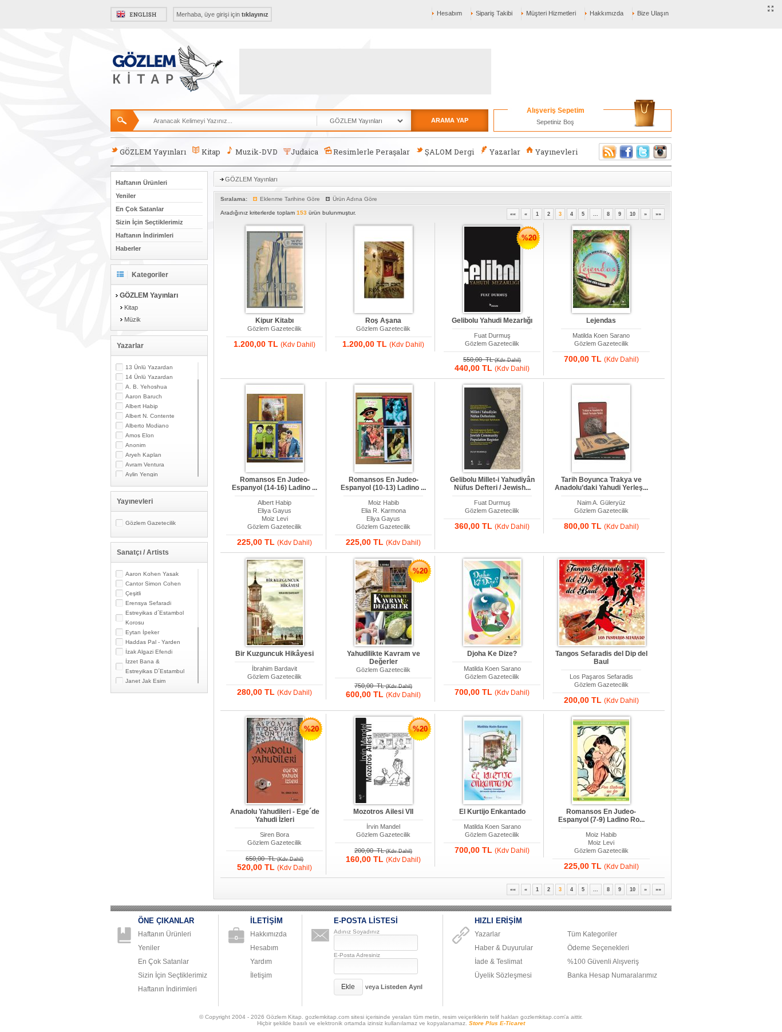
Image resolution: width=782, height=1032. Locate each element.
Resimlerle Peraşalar (371, 152)
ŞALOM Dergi (449, 152)
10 (632, 214)
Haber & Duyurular (504, 948)
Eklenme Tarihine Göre (290, 199)
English (138, 14)
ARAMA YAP (449, 120)
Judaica (304, 152)
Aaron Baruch (143, 396)
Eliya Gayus (274, 510)
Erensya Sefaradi (148, 603)
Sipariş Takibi (494, 13)
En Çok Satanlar (140, 208)
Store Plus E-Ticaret (497, 1023)
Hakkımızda (606, 13)
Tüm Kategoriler (592, 934)
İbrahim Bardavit (274, 668)
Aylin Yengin (141, 474)
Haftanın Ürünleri (141, 182)
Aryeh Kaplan (143, 455)
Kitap (211, 152)
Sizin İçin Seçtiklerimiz (149, 222)
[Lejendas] (601, 270)
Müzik (132, 319)
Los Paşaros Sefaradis (601, 676)
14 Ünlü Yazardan (149, 377)
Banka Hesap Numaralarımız (612, 975)
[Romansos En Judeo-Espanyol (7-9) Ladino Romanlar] (601, 761)
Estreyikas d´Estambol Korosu (154, 618)
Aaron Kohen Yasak (152, 574)
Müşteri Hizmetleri (551, 13)
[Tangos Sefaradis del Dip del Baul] (601, 603)
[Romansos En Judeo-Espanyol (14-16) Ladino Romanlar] (275, 429)
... (595, 214)
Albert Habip (141, 406)
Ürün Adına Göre (355, 199)
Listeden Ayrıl (401, 986)
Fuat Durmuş (492, 335)
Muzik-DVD (256, 152)
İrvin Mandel (383, 826)
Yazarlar (504, 152)
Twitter (643, 151)
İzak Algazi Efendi (148, 652)
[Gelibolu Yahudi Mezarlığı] (492, 270)
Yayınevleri (556, 152)
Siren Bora (274, 834)
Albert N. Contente (150, 416)
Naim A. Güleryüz (601, 502)
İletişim (261, 975)
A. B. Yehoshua (146, 386)
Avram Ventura (144, 464)
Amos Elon (139, 435)
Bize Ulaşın (653, 13)
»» (658, 214)
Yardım (261, 962)
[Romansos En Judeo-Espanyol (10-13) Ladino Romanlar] (383, 429)
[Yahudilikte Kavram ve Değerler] (383, 603)
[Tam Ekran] (771, 9)
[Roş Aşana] (383, 270)
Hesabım (449, 13)
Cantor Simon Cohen (153, 583)
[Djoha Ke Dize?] (492, 603)
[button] (348, 987)
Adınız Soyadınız (357, 931)
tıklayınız (255, 14)
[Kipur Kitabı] (275, 270)
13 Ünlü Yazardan (149, 367)
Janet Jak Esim (145, 681)
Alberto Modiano (147, 425)
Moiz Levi (275, 518)
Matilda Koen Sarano (601, 335)
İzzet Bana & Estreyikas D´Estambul (154, 666)
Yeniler (126, 195)
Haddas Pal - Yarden (152, 642)
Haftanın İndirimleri (144, 235)
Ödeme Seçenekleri (598, 948)
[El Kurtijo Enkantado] (492, 761)
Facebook (626, 151)
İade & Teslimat (498, 962)
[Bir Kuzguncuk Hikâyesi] (275, 603)
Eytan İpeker (142, 632)
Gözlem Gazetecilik (150, 523)
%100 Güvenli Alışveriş (603, 962)
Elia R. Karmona (383, 510)
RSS (607, 151)
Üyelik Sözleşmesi (503, 975)
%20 (529, 238)
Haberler (128, 248)
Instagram (660, 151)
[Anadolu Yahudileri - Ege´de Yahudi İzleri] (275, 761)
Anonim (135, 445)
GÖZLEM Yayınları (153, 152)
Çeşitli (133, 593)
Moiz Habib (383, 502)
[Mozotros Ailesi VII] (383, 761)
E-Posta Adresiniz (357, 955)
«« (513, 214)
